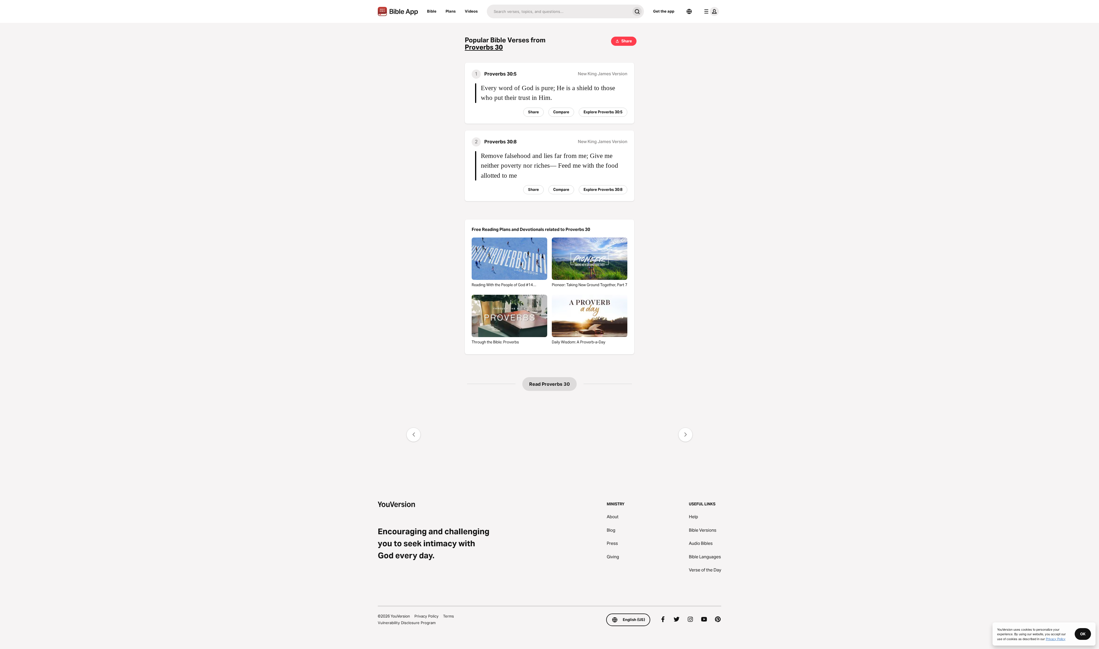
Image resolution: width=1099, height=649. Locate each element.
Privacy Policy (426, 616)
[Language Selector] (689, 11)
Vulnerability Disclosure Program (407, 622)
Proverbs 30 (484, 47)
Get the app (663, 11)
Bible (431, 11)
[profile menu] (710, 11)
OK (1083, 634)
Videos (471, 11)
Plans (451, 11)
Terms (448, 616)
